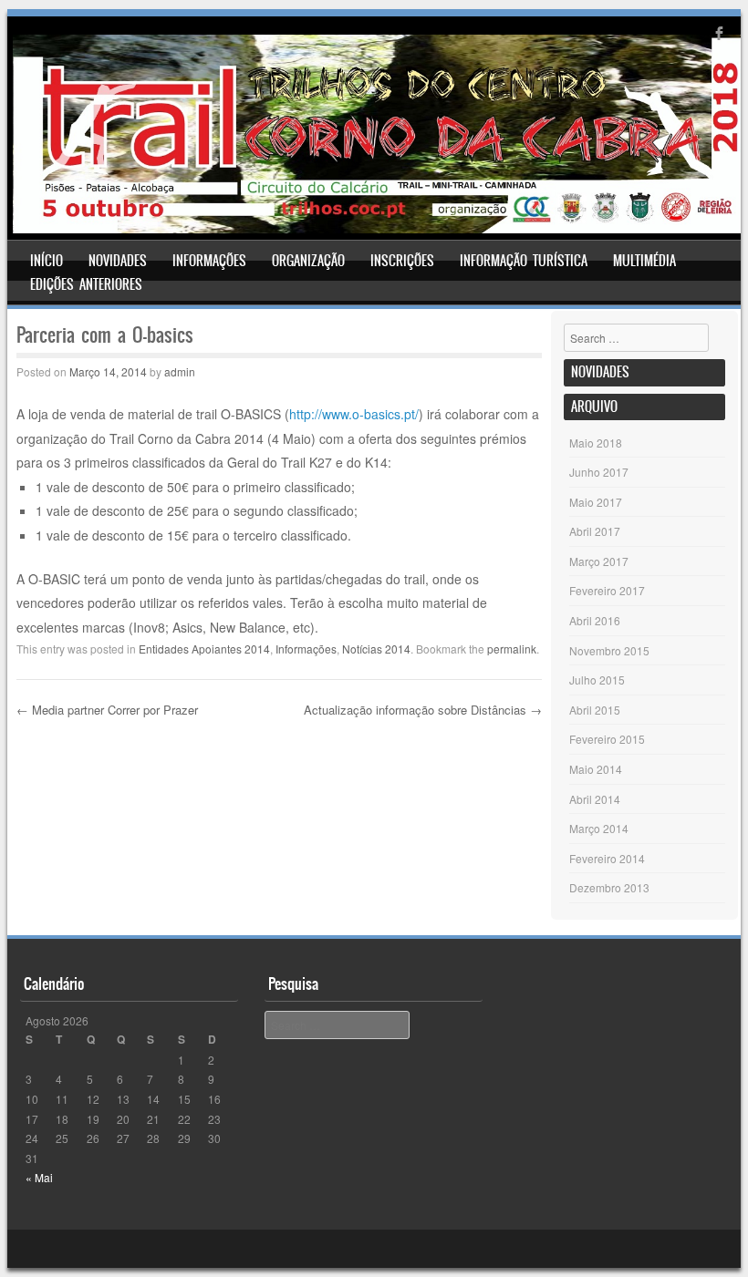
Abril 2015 (594, 709)
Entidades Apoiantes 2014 (204, 648)
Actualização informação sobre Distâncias (423, 709)
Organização (308, 261)
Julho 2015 (597, 679)
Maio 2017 (595, 502)
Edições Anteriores (86, 284)
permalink (511, 648)
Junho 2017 (599, 471)
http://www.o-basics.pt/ (354, 414)
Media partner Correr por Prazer (107, 709)
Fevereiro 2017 (607, 590)
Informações (209, 261)
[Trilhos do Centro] (377, 228)
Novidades (117, 261)
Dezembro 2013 (609, 887)
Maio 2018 (595, 442)
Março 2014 (599, 828)
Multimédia (644, 261)
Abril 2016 (594, 620)
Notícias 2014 (376, 648)
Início (46, 261)
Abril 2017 (594, 531)
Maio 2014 (595, 769)
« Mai (39, 1177)
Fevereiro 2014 (607, 858)
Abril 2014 (594, 799)
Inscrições (402, 261)
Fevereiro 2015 (607, 739)
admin (179, 371)
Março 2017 (599, 561)
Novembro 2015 (609, 650)
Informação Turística (523, 261)
